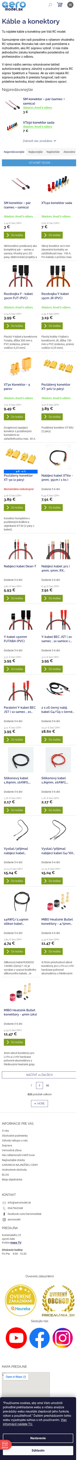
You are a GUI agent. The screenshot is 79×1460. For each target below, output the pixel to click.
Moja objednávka (12, 1179)
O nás (5, 1130)
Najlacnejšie (35, 151)
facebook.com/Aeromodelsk (24, 1213)
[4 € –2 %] (21, 457)
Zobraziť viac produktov (37, 140)
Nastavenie (38, 1438)
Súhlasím (38, 1450)
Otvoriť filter (39, 162)
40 (47, 1085)
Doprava (7, 1145)
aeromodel (14, 1219)
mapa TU (15, 1242)
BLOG (5, 1174)
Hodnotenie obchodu (14, 1169)
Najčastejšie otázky (13, 1160)
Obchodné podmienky (15, 1135)
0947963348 (15, 1208)
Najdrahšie (53, 151)
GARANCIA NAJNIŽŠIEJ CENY (20, 1164)
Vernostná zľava (11, 1150)
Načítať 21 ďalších (39, 1074)
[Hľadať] (50, 5)
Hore (41, 1103)
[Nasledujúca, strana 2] (39, 1085)
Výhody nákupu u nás (15, 1140)
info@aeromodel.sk (19, 1202)
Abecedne (69, 151)
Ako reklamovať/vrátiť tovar (18, 1155)
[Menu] (70, 5)
